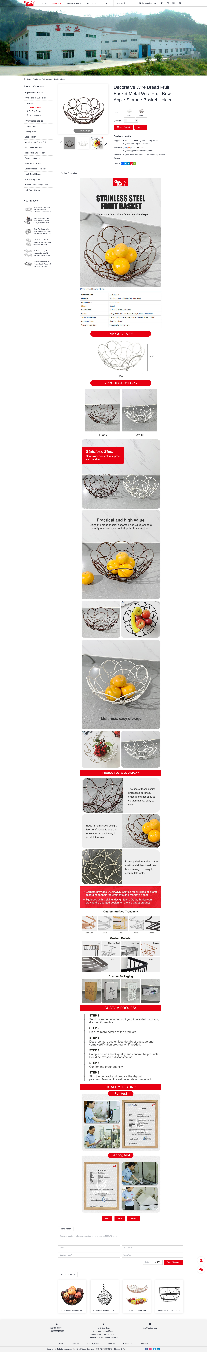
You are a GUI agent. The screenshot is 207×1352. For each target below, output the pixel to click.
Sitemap (117, 1349)
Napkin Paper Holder (34, 92)
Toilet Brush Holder (33, 163)
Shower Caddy (31, 126)
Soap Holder (30, 137)
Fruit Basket (46, 79)
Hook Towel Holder (33, 174)
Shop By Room (72, 3)
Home (44, 3)
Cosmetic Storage (32, 158)
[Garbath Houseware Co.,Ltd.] (29, 6)
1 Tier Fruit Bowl (59, 79)
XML (123, 1349)
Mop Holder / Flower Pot (35, 142)
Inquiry (141, 127)
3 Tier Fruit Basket (34, 115)
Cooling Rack (30, 131)
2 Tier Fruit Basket (34, 111)
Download (120, 3)
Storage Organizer (33, 179)
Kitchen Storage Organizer (36, 185)
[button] (105, 143)
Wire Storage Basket (34, 121)
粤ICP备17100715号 (104, 1349)
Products (55, 3)
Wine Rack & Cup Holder (35, 98)
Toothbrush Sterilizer (33, 147)
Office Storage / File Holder (36, 169)
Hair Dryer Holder (32, 190)
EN (168, 3)
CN (173, 3)
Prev (107, 1218)
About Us (90, 3)
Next (120, 1218)
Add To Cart (125, 127)
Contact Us (106, 3)
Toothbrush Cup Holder (35, 153)
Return (133, 1218)
